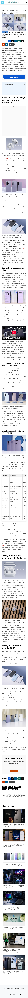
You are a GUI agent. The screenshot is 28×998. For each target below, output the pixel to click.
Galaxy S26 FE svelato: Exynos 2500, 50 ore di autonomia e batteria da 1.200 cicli (13, 972)
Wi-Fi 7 (17, 539)
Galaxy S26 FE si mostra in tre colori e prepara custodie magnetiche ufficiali (14, 865)
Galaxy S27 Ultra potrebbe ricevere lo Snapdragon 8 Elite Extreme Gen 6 (13, 825)
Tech (7, 10)
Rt (3, 44)
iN (15, 41)
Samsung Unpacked (12, 789)
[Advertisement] (14, 122)
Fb (9, 41)
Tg (6, 44)
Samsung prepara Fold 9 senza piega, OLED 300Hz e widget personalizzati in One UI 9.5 (13, 886)
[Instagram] (14, 994)
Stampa (12, 44)
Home (3, 10)
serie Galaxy (6, 158)
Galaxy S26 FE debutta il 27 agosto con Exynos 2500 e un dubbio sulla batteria (13, 929)
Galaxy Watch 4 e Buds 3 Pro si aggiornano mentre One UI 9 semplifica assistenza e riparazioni (12, 950)
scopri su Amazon (19, 733)
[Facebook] (17, 994)
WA (19, 41)
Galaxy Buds (17, 786)
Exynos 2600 (11, 246)
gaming (3, 545)
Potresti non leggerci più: (14, 76)
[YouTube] (20, 994)
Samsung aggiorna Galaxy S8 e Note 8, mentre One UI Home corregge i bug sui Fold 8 (13, 845)
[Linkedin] (10, 994)
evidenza (5, 786)
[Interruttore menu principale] (2, 2)
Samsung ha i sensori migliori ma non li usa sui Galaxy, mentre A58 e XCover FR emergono (13, 908)
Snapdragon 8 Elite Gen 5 (18, 240)
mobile (9, 323)
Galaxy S (5, 789)
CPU (23, 248)
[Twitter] (7, 994)
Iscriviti (14, 771)
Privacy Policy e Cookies (20, 991)
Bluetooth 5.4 (15, 541)
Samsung (12, 10)
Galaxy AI (10, 786)
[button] (26, 2)
